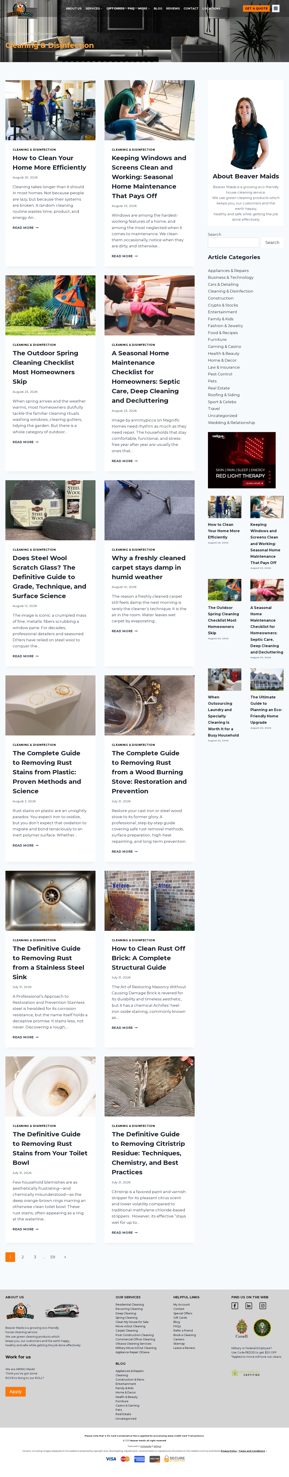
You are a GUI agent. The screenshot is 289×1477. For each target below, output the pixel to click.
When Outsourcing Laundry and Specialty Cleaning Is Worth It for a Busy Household (223, 716)
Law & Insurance (224, 367)
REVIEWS (173, 8)
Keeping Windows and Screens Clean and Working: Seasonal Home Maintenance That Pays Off (149, 177)
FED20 (250, 1352)
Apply (15, 1391)
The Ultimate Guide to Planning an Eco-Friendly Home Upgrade (266, 710)
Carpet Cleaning (127, 1330)
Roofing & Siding (224, 395)
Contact (178, 1309)
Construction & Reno (130, 1379)
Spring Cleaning (127, 1317)
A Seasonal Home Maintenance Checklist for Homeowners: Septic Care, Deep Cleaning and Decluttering (266, 630)
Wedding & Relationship (231, 422)
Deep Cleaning (126, 1313)
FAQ (131, 8)
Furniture (217, 339)
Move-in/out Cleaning (130, 1326)
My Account (181, 1304)
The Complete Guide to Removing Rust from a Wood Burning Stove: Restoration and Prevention (149, 772)
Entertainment (222, 312)
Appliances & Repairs (228, 270)
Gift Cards (180, 1317)
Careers (178, 1339)
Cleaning (122, 1375)
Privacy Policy (229, 1451)
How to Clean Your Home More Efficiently (224, 530)
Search (214, 234)
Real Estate (219, 388)
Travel (214, 408)
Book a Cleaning (184, 1335)
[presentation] (50, 110)
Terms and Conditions (252, 1451)
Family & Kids (221, 319)
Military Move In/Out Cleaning (136, 1348)
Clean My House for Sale (132, 1322)
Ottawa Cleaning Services (133, 1343)
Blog (176, 1322)
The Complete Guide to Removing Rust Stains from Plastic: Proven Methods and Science (47, 772)
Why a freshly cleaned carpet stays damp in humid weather (149, 567)
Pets (212, 381)
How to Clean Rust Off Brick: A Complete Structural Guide (148, 958)
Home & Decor (222, 360)
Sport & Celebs (222, 402)
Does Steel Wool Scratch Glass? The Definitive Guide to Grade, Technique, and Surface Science (49, 577)
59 (52, 1257)
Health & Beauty (223, 353)
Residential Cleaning (130, 1304)
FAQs (177, 1326)
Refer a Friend (183, 1330)
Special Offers (182, 1313)
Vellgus (157, 1446)
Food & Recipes (223, 332)
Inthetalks (145, 1446)
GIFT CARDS (115, 8)
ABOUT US (74, 8)
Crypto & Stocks (223, 305)
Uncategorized (222, 415)
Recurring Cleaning (129, 1309)
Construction (221, 298)
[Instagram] (276, 8)
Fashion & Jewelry (225, 325)
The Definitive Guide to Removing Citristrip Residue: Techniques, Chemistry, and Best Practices (148, 1153)
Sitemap (179, 1343)
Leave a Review (184, 1348)
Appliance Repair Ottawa (132, 1352)
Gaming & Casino (224, 346)
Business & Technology (231, 277)
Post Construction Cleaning (135, 1335)
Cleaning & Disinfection (34, 149)
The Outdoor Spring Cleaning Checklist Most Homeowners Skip (223, 620)
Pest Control (220, 374)
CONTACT (191, 8)
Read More (26, 227)
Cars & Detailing (223, 284)
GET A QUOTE (256, 8)
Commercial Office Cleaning (135, 1339)
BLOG (158, 8)
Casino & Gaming (127, 1405)
